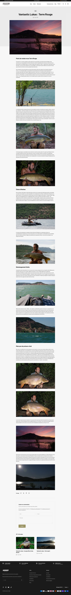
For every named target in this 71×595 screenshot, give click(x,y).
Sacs (31, 3)
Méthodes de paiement (33, 576)
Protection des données (50, 578)
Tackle (34, 3)
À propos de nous (50, 3)
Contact (47, 572)
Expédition (31, 578)
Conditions (48, 576)
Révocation (48, 574)
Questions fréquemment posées (35, 574)
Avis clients (31, 580)
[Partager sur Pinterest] (26, 493)
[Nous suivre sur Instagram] (6, 587)
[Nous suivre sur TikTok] (11, 587)
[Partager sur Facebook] (21, 493)
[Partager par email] (29, 493)
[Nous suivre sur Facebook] (3, 587)
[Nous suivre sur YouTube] (8, 587)
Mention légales (49, 580)
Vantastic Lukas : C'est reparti (43, 551)
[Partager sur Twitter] (24, 493)
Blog (55, 3)
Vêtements (39, 3)
